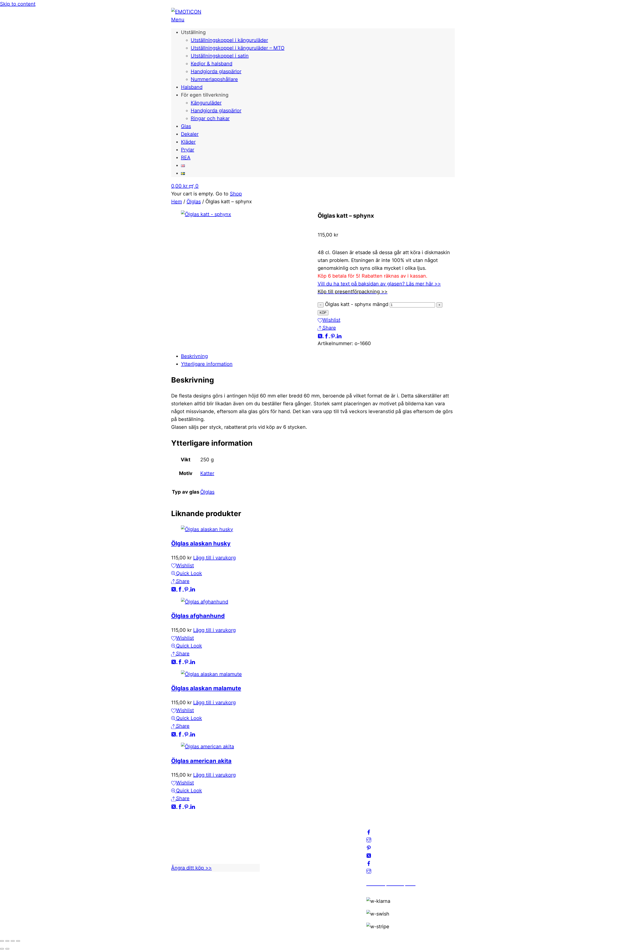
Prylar (187, 150)
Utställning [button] (193, 32)
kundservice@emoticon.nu (202, 827)
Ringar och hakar (210, 118)
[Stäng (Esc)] (18, 941)
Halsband (191, 87)
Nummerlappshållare (214, 79)
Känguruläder (206, 103)
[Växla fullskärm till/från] (7, 941)
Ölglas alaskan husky (201, 543)
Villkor (276, 850)
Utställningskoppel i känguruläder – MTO (237, 48)
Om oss (277, 827)
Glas (186, 126)
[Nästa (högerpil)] (7, 949)
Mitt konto (280, 835)
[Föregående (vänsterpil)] (2, 949)
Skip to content (17, 4)
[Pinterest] (333, 336)
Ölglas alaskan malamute (206, 688)
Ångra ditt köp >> (191, 868)
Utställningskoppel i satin (220, 56)
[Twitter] (321, 336)
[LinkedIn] (339, 336)
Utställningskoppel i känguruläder (229, 40)
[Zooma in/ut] (2, 941)
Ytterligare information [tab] (207, 364)
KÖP (323, 313)
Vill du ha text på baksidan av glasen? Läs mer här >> (379, 284)
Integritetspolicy (287, 842)
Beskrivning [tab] (194, 356)
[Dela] (13, 941)
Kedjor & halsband (211, 64)
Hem (176, 201)
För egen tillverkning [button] (204, 95)
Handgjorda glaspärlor (216, 71)
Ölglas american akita (201, 760)
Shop (236, 194)
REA (185, 157)
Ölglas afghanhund (198, 615)
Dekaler (190, 134)
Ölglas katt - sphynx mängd (356, 304)
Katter (207, 473)
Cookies (278, 858)
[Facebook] (327, 336)
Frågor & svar (284, 866)
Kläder (188, 142)
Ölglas (194, 201)
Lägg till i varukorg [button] (214, 558)
